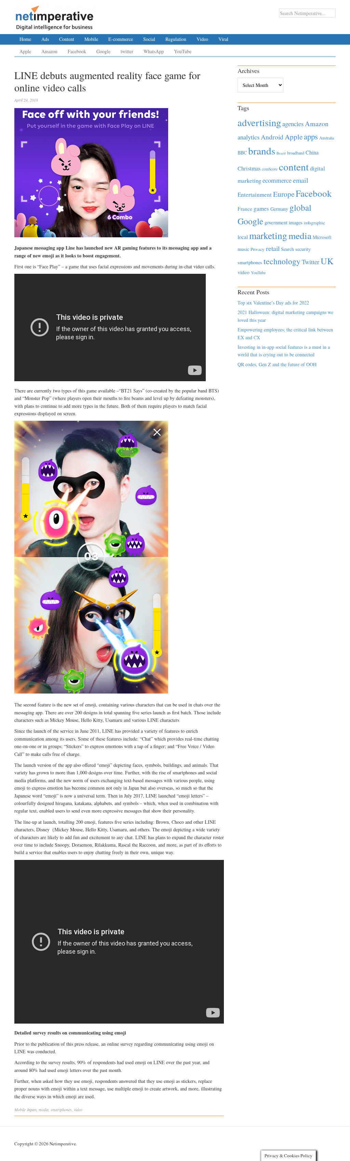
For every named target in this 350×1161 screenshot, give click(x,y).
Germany (279, 209)
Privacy (258, 249)
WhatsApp (154, 51)
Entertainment (255, 194)
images (295, 222)
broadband (295, 152)
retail (273, 248)
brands (261, 150)
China (312, 152)
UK (327, 261)
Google (103, 51)
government (276, 222)
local (243, 236)
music (243, 249)
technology (282, 261)
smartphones (61, 1109)
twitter (127, 51)
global (300, 207)
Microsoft (322, 237)
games (261, 208)
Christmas (249, 168)
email (300, 180)
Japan (32, 1109)
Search (287, 249)
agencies (293, 123)
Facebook (77, 51)
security (303, 249)
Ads (45, 39)
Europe (283, 194)
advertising (259, 122)
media (44, 1109)
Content (66, 39)
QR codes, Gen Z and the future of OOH (277, 364)
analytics (248, 137)
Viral (223, 39)
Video (202, 39)
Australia (326, 137)
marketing (268, 235)
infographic (314, 223)
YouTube (182, 51)
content (294, 166)
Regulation (175, 39)
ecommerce (277, 180)
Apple (25, 51)
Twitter (310, 262)
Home (25, 39)
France (245, 208)
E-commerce (120, 39)
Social (149, 39)
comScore (270, 169)
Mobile (91, 39)
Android (272, 137)
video (78, 1109)
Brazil (281, 153)
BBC (242, 152)
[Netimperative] (54, 15)
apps (311, 136)
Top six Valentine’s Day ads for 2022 (273, 302)
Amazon (49, 51)
